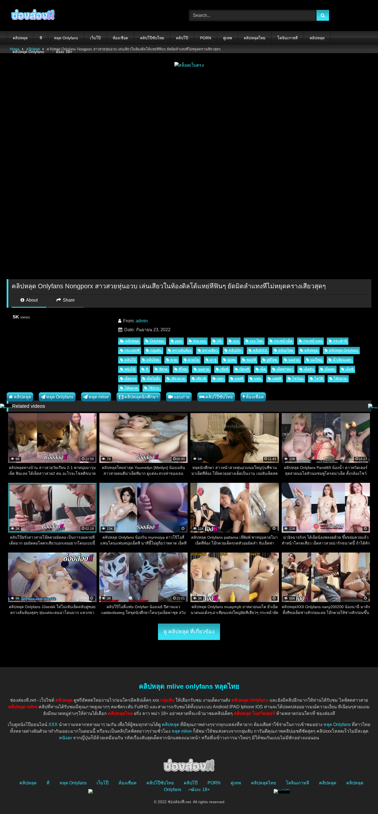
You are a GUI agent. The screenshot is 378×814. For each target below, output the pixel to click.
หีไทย (183, 369)
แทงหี (239, 379)
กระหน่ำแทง (312, 341)
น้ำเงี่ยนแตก (342, 360)
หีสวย (163, 369)
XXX (53, 724)
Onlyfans (157, 341)
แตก (220, 379)
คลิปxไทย (285, 350)
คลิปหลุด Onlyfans (28, 52)
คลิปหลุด (20, 38)
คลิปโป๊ (182, 38)
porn (178, 341)
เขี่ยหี (224, 369)
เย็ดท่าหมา (285, 369)
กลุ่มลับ (155, 350)
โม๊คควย (131, 388)
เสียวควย (178, 379)
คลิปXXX (260, 350)
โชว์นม (297, 379)
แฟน (257, 379)
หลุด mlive (99, 397)
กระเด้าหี (340, 341)
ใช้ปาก (154, 388)
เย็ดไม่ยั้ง (153, 379)
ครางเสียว (210, 350)
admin (142, 320)
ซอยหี (251, 360)
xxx (236, 341)
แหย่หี (276, 379)
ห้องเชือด (120, 38)
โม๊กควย (340, 379)
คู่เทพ (227, 38)
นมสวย (293, 360)
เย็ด (263, 369)
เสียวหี (201, 379)
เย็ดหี (349, 369)
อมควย (203, 369)
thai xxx (199, 341)
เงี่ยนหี (244, 369)
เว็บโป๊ (95, 38)
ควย (173, 360)
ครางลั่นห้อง (181, 350)
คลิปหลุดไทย (254, 38)
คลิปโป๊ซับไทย (152, 38)
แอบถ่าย (182, 397)
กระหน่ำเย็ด (283, 341)
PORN (205, 38)
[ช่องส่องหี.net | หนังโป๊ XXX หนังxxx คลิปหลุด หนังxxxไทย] (31, 15)
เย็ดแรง (130, 379)
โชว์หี (318, 379)
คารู (213, 360)
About (31, 300)
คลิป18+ (235, 350)
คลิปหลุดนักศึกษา (141, 397)
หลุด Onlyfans (66, 38)
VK (219, 341)
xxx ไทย (256, 341)
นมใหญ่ (316, 360)
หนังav (65, 737)
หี (41, 38)
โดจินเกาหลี (287, 38)
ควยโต (193, 360)
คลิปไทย (152, 360)
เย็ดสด (330, 369)
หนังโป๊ (130, 369)
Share (68, 300)
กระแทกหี (132, 350)
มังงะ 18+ (64, 52)
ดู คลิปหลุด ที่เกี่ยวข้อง (189, 631)
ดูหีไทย (272, 360)
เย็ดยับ (309, 369)
